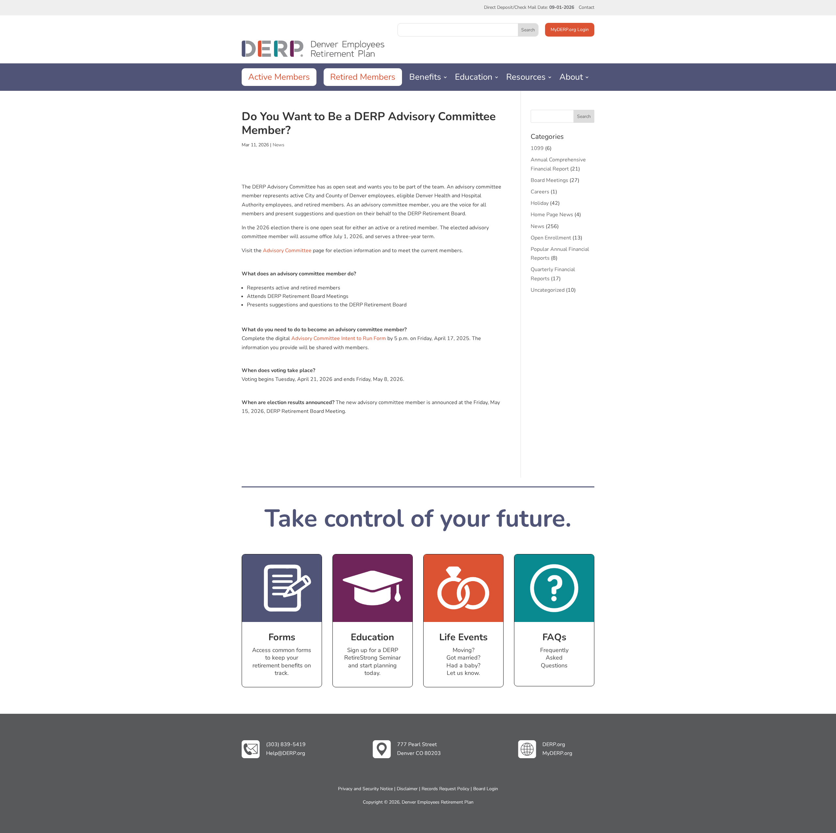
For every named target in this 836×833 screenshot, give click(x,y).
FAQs (554, 637)
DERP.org (553, 744)
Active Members (279, 77)
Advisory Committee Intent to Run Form (338, 338)
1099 (537, 148)
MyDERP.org (557, 753)
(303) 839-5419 (286, 744)
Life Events (463, 637)
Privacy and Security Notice (365, 789)
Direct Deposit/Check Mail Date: (529, 7)
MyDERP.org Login (570, 29)
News (278, 145)
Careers (540, 191)
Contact (586, 7)
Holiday (540, 203)
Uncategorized (548, 290)
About (571, 79)
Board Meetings (549, 180)
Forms (281, 637)
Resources (526, 79)
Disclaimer (407, 789)
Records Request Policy (445, 789)
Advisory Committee (287, 250)
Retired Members (362, 77)
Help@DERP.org (285, 753)
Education (473, 79)
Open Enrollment (551, 237)
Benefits (425, 79)
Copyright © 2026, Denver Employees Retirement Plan (418, 802)
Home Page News (552, 214)
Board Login (485, 789)
